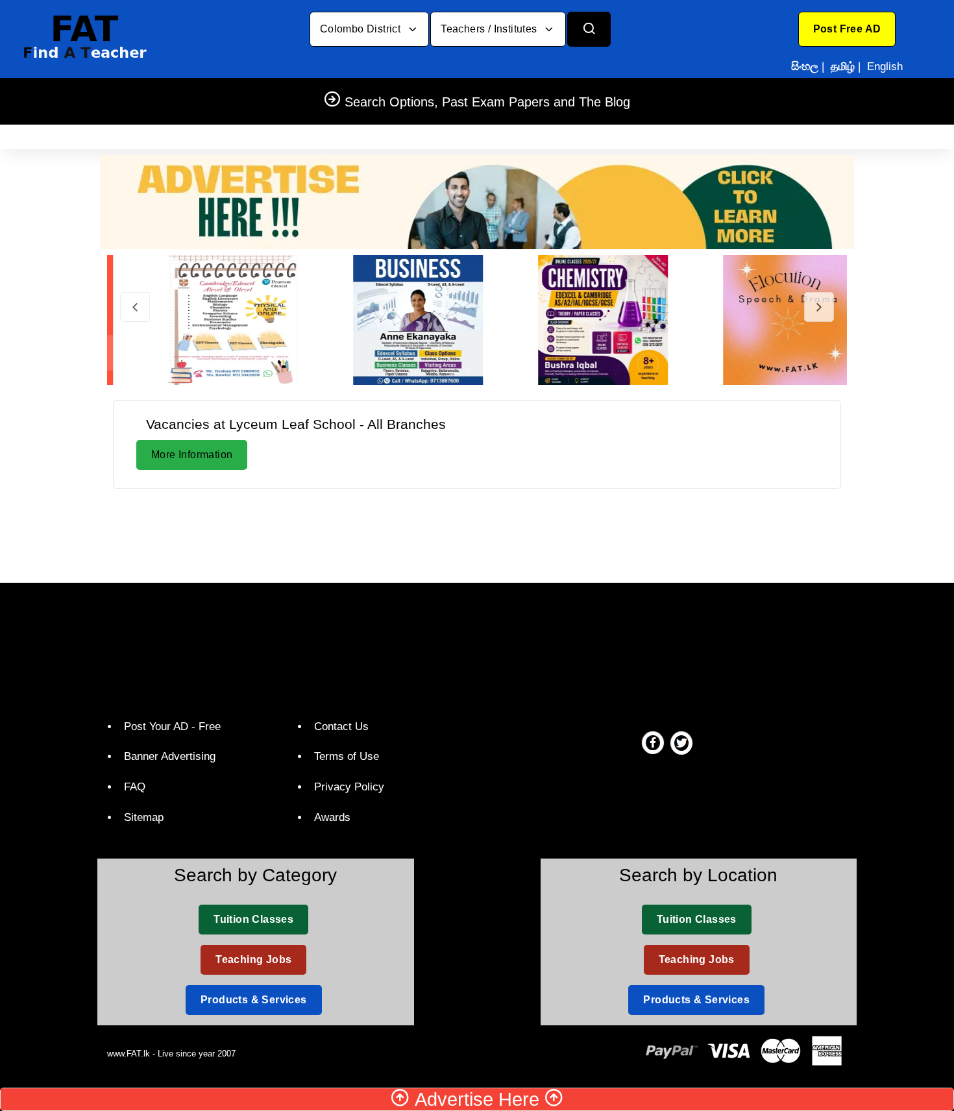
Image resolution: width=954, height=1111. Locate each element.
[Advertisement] (477, 533)
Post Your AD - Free (172, 726)
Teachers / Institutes (490, 28)
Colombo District (362, 28)
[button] (847, 29)
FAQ (134, 787)
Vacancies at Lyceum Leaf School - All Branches (296, 424)
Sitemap (144, 817)
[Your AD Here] (477, 201)
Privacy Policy (349, 787)
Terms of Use (346, 756)
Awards (332, 817)
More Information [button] (191, 454)
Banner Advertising (169, 756)
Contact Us (341, 726)
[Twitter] (681, 742)
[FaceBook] (653, 742)
